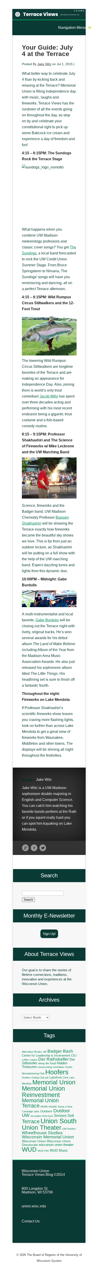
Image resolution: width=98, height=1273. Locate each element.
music (53, 1106)
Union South (59, 1121)
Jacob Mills (49, 396)
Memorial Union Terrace (40, 1103)
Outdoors (46, 1111)
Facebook (34, 848)
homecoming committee (51, 1067)
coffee (25, 1059)
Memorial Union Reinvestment (43, 1091)
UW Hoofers (69, 1128)
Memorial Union (53, 1082)
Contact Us (31, 1221)
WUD (29, 1149)
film (47, 1063)
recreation (35, 1116)
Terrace (31, 1121)
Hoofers (57, 1072)
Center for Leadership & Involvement (46, 1055)
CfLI (74, 1055)
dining (41, 1063)
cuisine (33, 1059)
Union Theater (41, 1127)
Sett (70, 1115)
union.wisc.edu (34, 1206)
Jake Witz (44, 64)
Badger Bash (60, 1051)
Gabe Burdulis (47, 620)
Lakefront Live (58, 1077)
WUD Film (43, 1150)
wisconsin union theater (56, 1145)
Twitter (42, 848)
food (53, 1063)
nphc (36, 1111)
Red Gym (47, 1116)
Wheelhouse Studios (42, 1132)
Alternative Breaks (32, 1051)
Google (25, 848)
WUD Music (59, 1150)
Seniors (60, 1115)
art (44, 1051)
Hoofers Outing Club (33, 1077)
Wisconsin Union (34, 1141)
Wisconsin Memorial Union (48, 1136)
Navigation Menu (72, 27)
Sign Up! (49, 934)
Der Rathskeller (53, 1059)
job (47, 1077)
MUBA (44, 1106)
